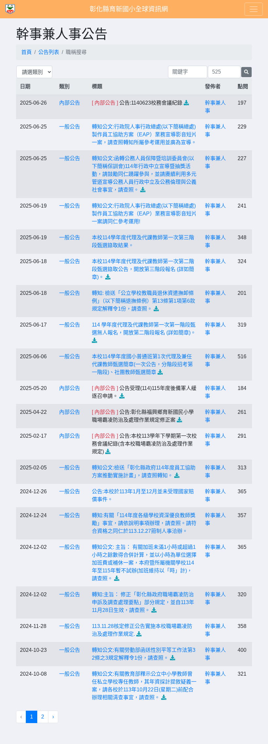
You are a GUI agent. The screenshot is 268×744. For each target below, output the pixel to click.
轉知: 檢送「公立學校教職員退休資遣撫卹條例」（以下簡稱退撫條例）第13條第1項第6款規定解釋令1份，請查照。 (143, 301)
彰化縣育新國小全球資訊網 (129, 9)
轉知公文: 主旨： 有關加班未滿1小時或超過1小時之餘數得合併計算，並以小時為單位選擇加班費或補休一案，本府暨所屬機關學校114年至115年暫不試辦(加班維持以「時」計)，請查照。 (144, 562)
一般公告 (69, 126)
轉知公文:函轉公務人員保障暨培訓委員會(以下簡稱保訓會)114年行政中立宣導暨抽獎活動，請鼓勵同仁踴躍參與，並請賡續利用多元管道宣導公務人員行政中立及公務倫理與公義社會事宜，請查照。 (144, 174)
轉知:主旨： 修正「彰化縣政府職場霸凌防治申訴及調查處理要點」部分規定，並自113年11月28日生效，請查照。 (143, 602)
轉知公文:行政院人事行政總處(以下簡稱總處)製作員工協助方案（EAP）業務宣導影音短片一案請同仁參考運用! (144, 213)
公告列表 (48, 52)
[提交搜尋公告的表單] (246, 72)
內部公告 (69, 103)
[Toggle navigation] (253, 9)
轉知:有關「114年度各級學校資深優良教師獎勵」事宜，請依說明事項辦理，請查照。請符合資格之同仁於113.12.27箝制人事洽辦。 (144, 523)
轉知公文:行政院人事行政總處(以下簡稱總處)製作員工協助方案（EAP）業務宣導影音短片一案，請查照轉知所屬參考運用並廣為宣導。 (144, 134)
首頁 (26, 52)
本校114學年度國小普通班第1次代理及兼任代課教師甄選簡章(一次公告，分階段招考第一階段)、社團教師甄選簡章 (142, 364)
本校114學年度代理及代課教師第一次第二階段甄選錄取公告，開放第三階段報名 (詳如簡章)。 (143, 269)
